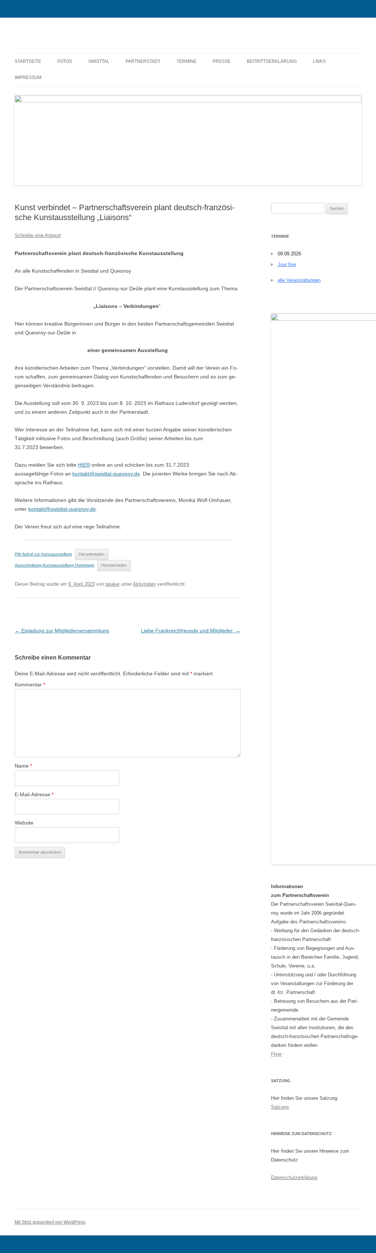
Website (24, 823)
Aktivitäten (144, 584)
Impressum (28, 77)
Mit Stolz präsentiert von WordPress (50, 1222)
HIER (84, 465)
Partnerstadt (143, 61)
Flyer (276, 1054)
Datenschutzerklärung (294, 1177)
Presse (222, 61)
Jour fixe (287, 264)
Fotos (64, 61)
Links (319, 61)
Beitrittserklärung (272, 61)
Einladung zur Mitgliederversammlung (62, 630)
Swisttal (98, 61)
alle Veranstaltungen (299, 280)
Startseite (28, 61)
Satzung (280, 1107)
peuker (112, 584)
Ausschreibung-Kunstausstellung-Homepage (54, 565)
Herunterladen (91, 554)
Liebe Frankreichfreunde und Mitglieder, (191, 630)
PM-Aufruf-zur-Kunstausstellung (43, 554)
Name (23, 766)
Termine (186, 61)
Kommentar (30, 684)
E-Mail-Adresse (34, 794)
